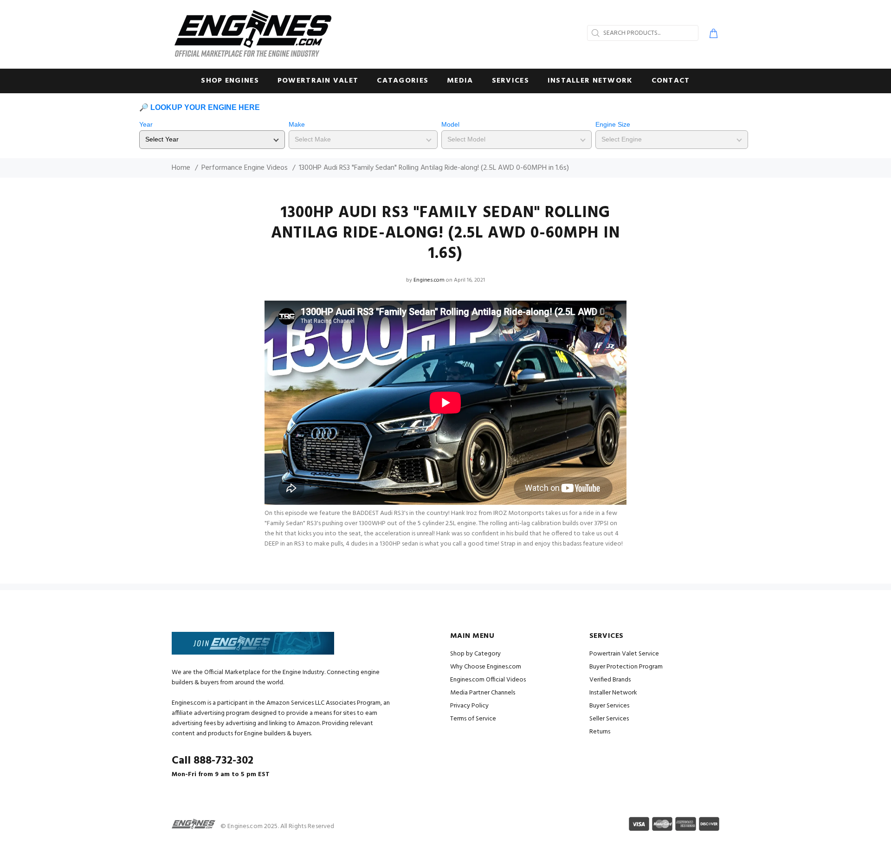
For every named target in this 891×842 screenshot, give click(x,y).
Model (450, 124)
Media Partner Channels (482, 693)
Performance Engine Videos (244, 168)
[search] (594, 33)
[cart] (711, 35)
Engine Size (612, 124)
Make (297, 124)
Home (181, 168)
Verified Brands (610, 680)
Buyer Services (609, 706)
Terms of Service (473, 718)
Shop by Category (475, 654)
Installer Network (613, 693)
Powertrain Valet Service (624, 654)
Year (146, 124)
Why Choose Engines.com (485, 667)
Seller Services (609, 718)
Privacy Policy (469, 706)
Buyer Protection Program (626, 667)
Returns (599, 731)
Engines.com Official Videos (488, 680)
